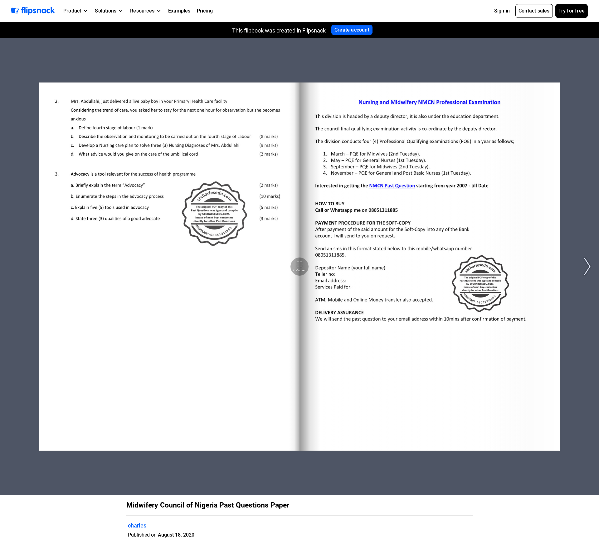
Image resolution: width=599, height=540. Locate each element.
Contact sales (534, 11)
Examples (179, 11)
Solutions (105, 11)
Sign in (502, 11)
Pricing (205, 11)
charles (137, 525)
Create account (351, 30)
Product (72, 11)
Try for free (571, 11)
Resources (142, 11)
